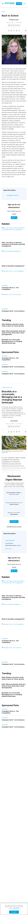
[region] (14, 909)
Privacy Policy (16, 908)
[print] (25, 30)
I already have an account (14, 526)
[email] (19, 30)
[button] (3, 4)
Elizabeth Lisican (14, 19)
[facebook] (9, 30)
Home (3, 11)
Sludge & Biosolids (7, 387)
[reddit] (16, 30)
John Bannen (14, 420)
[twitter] (14, 30)
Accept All (14, 912)
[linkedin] (11, 30)
